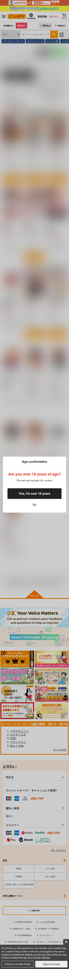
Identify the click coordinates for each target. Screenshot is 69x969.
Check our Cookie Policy (17, 964)
